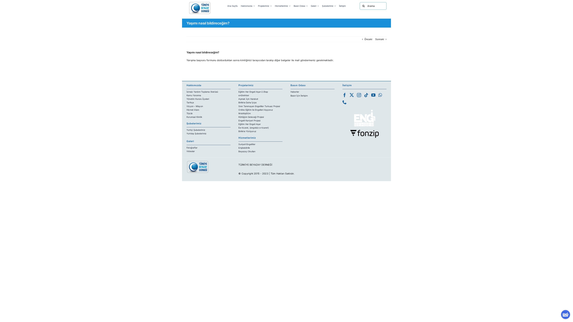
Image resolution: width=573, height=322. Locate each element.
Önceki (368, 39)
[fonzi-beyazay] (364, 130)
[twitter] (352, 95)
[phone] (344, 102)
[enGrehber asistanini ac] (565, 314)
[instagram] (359, 95)
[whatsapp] (380, 95)
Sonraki (379, 39)
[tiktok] (366, 95)
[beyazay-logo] (200, 2)
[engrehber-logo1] (364, 108)
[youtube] (373, 95)
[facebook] (344, 95)
